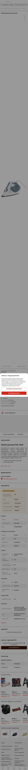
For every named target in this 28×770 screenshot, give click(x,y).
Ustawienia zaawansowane (14, 389)
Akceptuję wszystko (14, 393)
